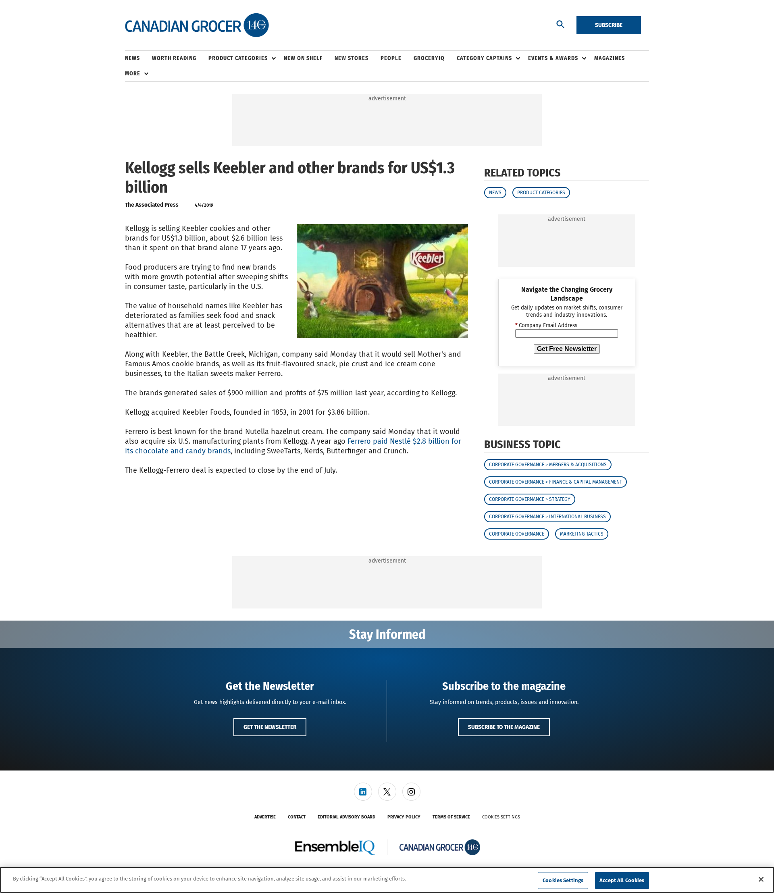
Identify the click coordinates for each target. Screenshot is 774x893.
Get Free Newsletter (567, 348)
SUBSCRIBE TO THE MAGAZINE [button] (504, 727)
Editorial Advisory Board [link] (346, 817)
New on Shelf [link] (303, 58)
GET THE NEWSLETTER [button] (269, 727)
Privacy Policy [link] (403, 817)
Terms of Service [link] (451, 817)
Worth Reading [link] (174, 58)
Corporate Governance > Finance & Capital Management (555, 482)
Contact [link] (297, 817)
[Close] (761, 879)
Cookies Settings (501, 817)
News (495, 192)
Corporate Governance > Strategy (529, 499)
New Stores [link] (351, 58)
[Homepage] (197, 25)
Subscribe (608, 25)
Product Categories (541, 192)
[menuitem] (138, 58)
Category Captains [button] (484, 58)
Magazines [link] (609, 58)
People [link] (391, 58)
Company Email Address (546, 325)
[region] (387, 880)
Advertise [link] (265, 817)
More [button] (132, 73)
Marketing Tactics (581, 534)
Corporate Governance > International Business (547, 516)
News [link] (132, 58)
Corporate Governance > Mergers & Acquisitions (548, 464)
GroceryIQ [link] (429, 58)
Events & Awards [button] (553, 58)
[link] (363, 792)
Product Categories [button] (238, 58)
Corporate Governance (516, 534)
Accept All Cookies (621, 880)
